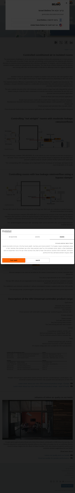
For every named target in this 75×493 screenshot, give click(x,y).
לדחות (38, 260)
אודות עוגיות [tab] (13, 237)
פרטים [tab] (37, 237)
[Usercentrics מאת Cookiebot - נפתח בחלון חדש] (10, 231)
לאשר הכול (13, 260)
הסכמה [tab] (62, 237)
